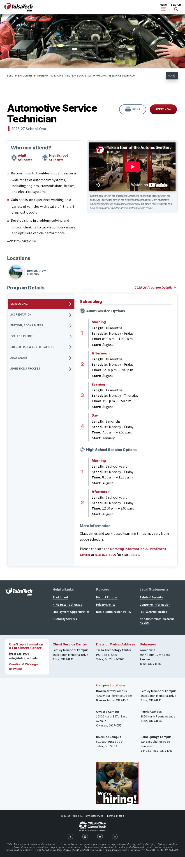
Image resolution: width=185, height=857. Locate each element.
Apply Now (163, 109)
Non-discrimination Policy (113, 612)
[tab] (41, 304)
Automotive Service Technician (115, 75)
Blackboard (60, 597)
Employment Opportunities (71, 612)
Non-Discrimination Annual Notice (157, 621)
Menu (163, 4)
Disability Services (65, 619)
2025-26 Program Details (153, 287)
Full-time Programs (19, 75)
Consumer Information (155, 605)
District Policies (107, 597)
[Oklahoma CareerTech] (92, 826)
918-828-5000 (105, 554)
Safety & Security (151, 597)
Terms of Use (115, 815)
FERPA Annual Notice (153, 612)
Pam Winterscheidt (68, 850)
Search (176, 4)
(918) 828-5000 (19, 654)
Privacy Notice (105, 605)
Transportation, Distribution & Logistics (64, 75)
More (171, 75)
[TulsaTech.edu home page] (18, 10)
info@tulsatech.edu (23, 658)
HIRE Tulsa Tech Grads (67, 605)
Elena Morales (113, 850)
